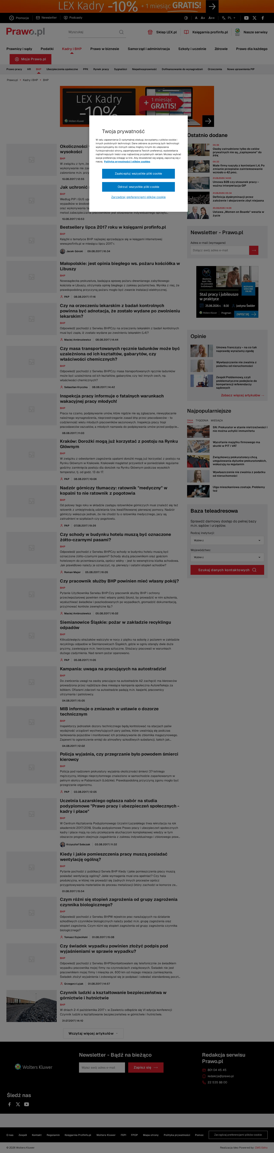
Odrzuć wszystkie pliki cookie (138, 187)
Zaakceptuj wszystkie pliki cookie (138, 173)
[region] (138, 163)
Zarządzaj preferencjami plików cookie (138, 197)
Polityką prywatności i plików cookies (127, 161)
